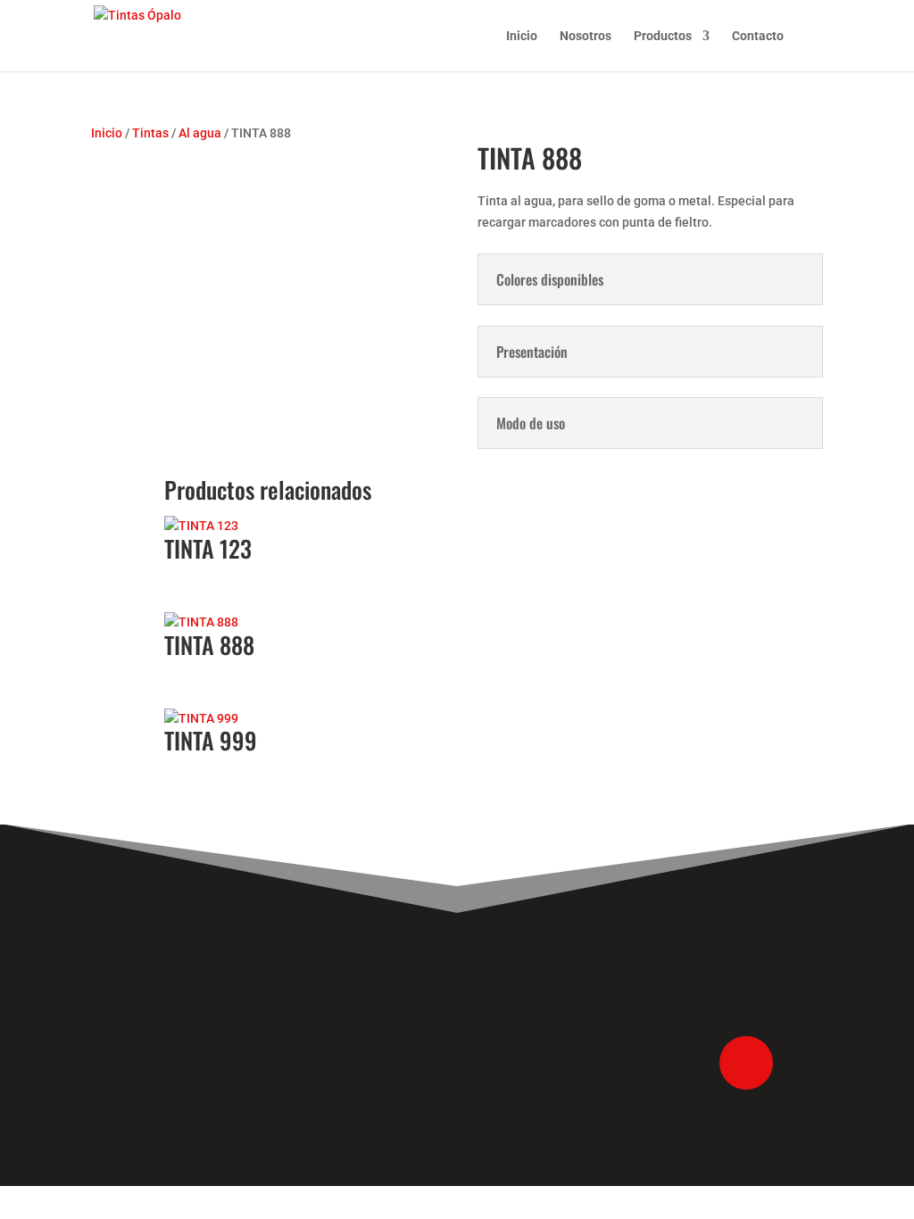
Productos (663, 36)
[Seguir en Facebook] (746, 1063)
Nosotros (585, 36)
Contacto (758, 36)
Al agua (200, 133)
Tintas (150, 133)
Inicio (521, 36)
